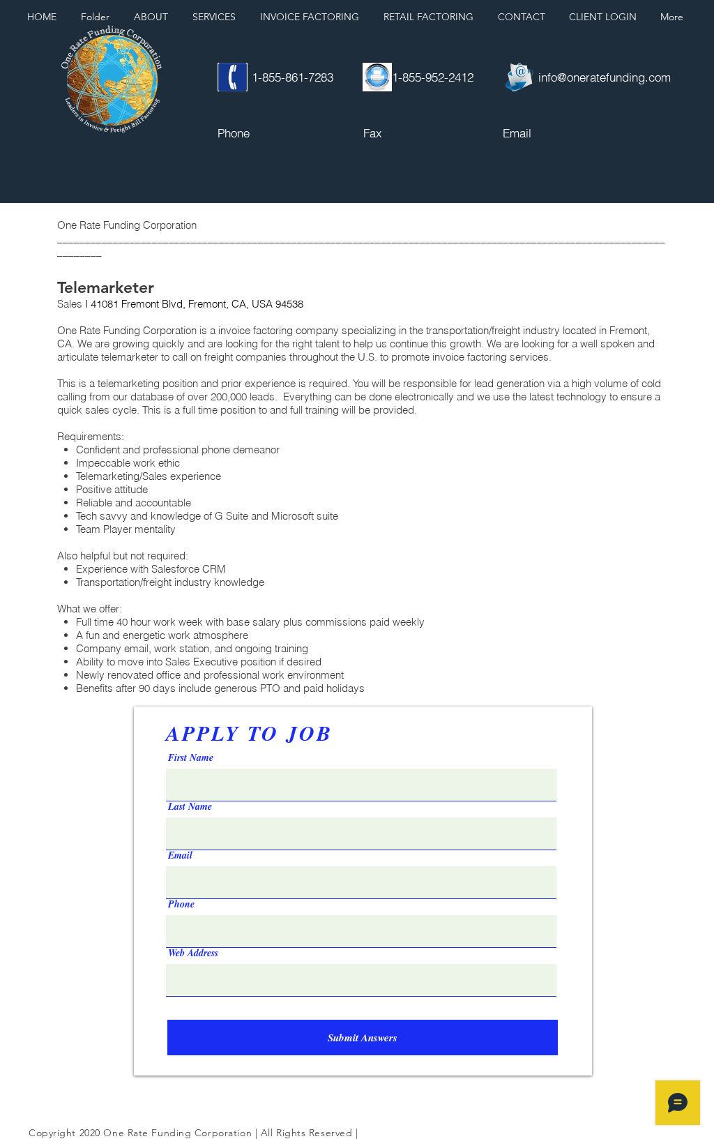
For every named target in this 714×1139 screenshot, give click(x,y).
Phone (181, 904)
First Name (190, 757)
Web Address (193, 953)
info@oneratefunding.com (604, 77)
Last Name (190, 806)
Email (180, 855)
